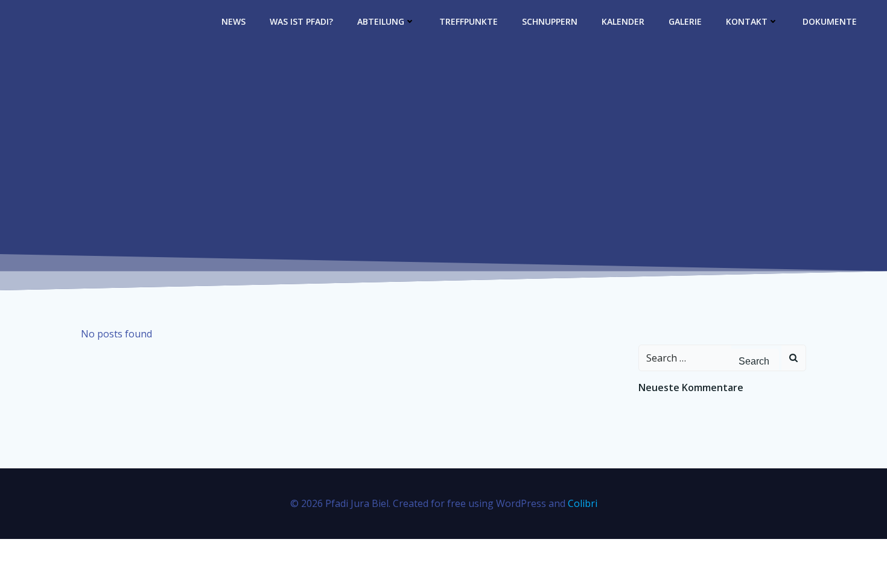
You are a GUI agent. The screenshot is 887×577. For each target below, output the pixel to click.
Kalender (623, 21)
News (233, 21)
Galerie (685, 21)
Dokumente (830, 21)
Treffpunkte (468, 21)
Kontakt (747, 21)
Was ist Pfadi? (301, 21)
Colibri (582, 503)
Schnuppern (549, 21)
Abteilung (380, 21)
